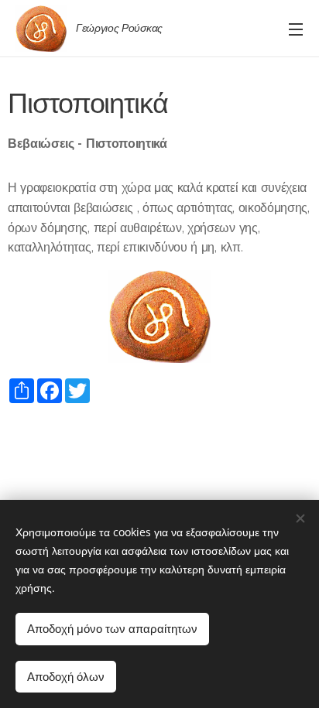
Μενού (295, 28)
